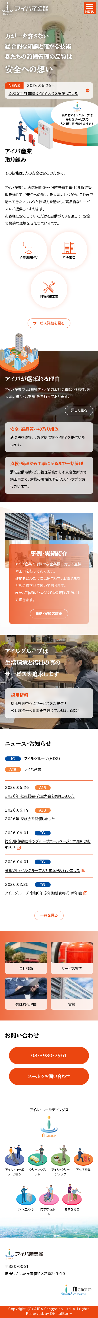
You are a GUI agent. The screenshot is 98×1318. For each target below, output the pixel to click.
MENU (89, 11)
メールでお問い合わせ (49, 1076)
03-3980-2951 (49, 1055)
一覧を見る (49, 915)
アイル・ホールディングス (49, 1110)
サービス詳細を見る (49, 323)
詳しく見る (79, 410)
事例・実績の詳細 (48, 613)
